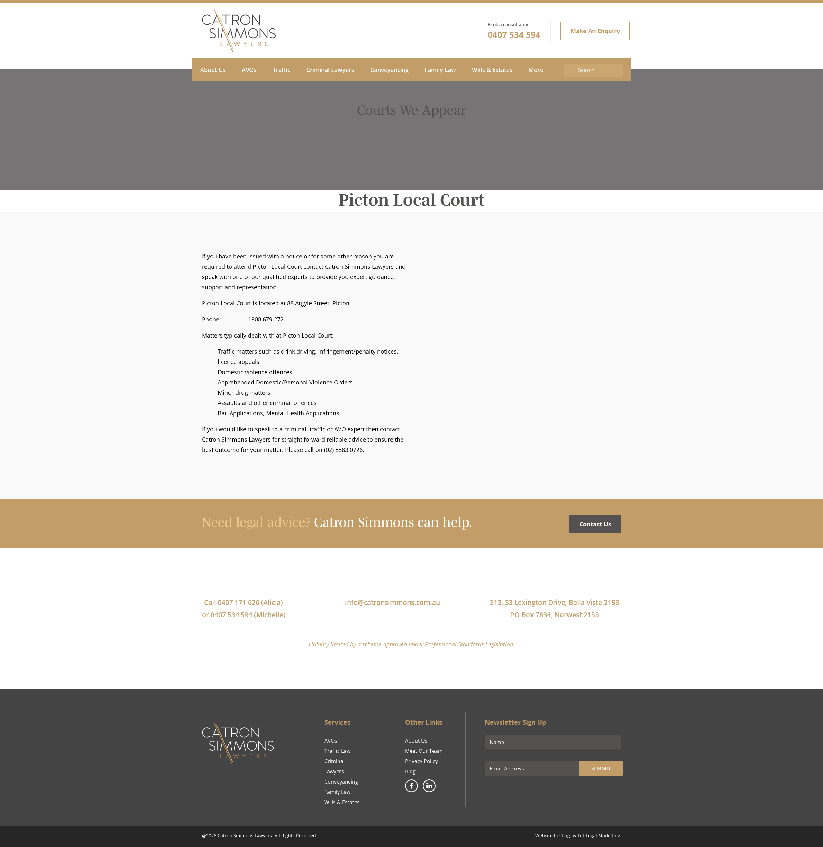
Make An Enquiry (595, 31)
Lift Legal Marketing (599, 836)
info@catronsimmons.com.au (392, 602)
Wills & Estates (342, 802)
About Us (416, 740)
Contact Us (595, 524)
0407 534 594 (514, 35)
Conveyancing (341, 781)
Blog (410, 771)
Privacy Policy (421, 761)
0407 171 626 (238, 602)
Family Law (337, 792)
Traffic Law (337, 750)
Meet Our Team (424, 750)
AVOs (330, 740)
